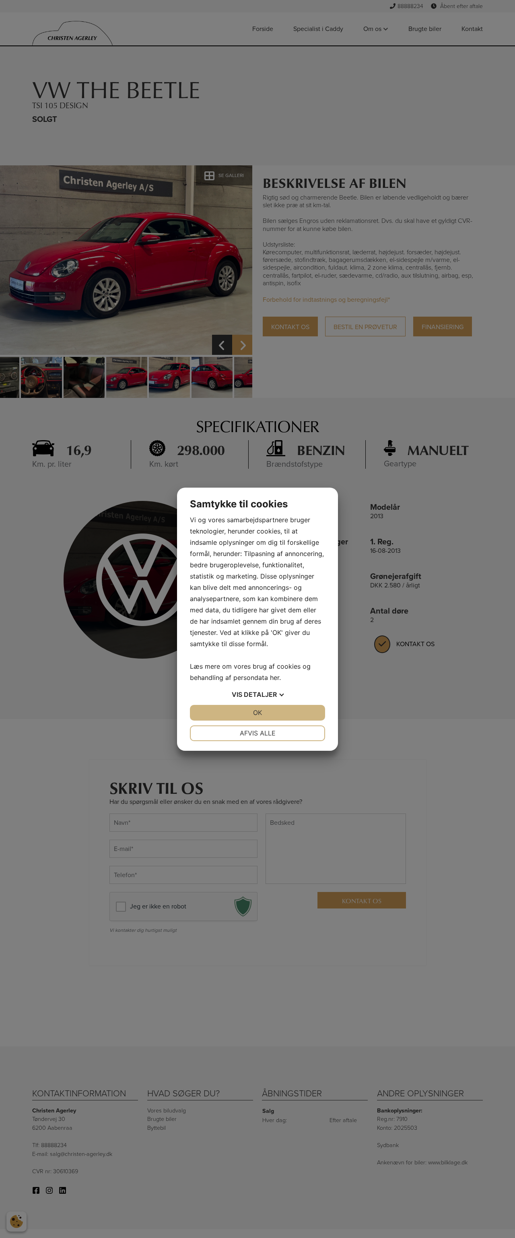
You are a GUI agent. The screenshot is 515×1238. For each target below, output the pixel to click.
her (274, 678)
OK (257, 713)
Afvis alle (258, 733)
